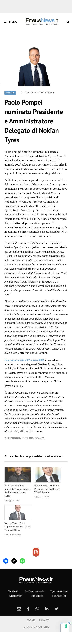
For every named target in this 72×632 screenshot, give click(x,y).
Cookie (31, 620)
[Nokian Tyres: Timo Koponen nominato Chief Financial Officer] (17, 512)
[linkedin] (47, 608)
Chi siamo (13, 591)
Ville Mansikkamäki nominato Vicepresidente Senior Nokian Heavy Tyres (17, 490)
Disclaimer (15, 596)
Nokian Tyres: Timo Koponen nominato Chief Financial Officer (17, 526)
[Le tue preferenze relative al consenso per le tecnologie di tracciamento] (66, 626)
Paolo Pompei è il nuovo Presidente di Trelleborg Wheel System (47, 489)
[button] (36, 62)
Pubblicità (37, 596)
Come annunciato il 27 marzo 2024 (24, 360)
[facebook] (28, 608)
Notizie (10, 93)
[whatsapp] (37, 608)
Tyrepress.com (59, 591)
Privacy (44, 620)
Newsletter (59, 596)
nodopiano (41, 627)
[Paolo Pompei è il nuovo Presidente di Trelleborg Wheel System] (47, 475)
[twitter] (56, 608)
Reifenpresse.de (34, 591)
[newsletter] (19, 608)
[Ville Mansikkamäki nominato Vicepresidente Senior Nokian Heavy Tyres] (17, 475)
